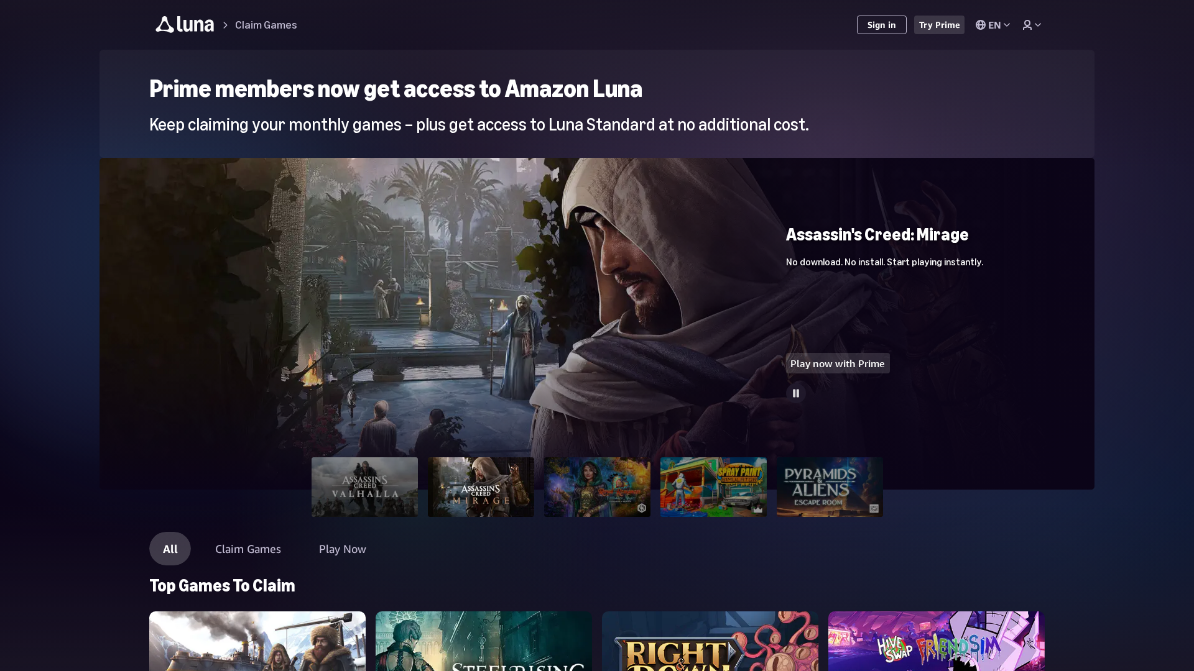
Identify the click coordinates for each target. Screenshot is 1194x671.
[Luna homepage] (185, 26)
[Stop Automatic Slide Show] (796, 393)
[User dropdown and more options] (1031, 25)
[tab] (365, 487)
